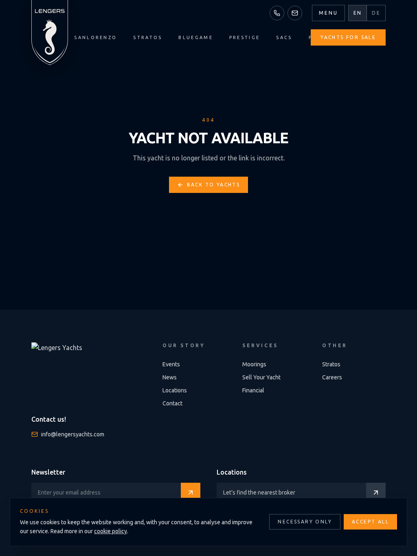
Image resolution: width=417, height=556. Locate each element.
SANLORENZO (95, 37)
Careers (332, 377)
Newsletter (48, 472)
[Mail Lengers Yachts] (295, 13)
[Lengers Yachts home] (49, 32)
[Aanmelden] (190, 492)
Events (171, 364)
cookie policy (110, 531)
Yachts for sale (348, 37)
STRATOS (147, 37)
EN (357, 12)
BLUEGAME (195, 37)
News (169, 377)
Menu (328, 12)
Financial (253, 390)
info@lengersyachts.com (72, 434)
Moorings (254, 364)
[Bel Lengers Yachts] (277, 13)
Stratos (331, 364)
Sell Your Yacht (261, 377)
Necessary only (305, 521)
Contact (172, 403)
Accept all (370, 521)
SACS (284, 37)
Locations (174, 390)
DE (376, 12)
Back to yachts (213, 184)
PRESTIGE (244, 37)
